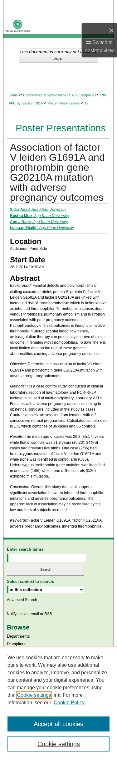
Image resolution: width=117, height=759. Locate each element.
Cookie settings (34, 695)
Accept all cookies (58, 724)
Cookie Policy (69, 702)
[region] (58, 702)
